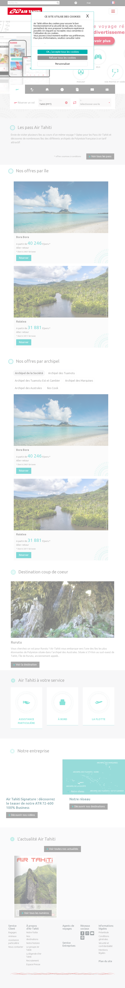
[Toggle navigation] (113, 11)
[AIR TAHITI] (25, 11)
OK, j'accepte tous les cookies (62, 51)
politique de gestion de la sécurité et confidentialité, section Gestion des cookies (61, 40)
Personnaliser (62, 63)
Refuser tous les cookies (62, 57)
